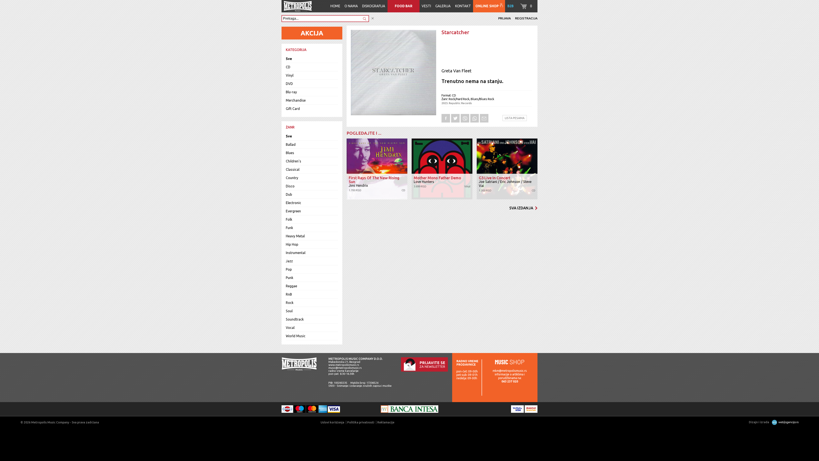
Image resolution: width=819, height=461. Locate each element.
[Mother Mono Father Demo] (442, 169)
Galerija (443, 6)
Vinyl (289, 75)
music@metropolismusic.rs (345, 367)
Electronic (293, 203)
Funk (289, 228)
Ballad (291, 144)
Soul (289, 311)
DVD (289, 84)
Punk (289, 278)
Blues (290, 153)
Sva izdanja (521, 208)
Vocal (290, 328)
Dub (289, 194)
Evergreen (293, 211)
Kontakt (463, 6)
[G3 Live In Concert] (507, 169)
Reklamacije (385, 422)
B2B (510, 6)
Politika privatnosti (360, 422)
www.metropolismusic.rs (343, 364)
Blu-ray (291, 92)
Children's (293, 161)
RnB (289, 294)
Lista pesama (514, 118)
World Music (295, 336)
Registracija (526, 18)
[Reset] (373, 18)
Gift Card (293, 109)
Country (292, 178)
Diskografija (373, 6)
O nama (351, 6)
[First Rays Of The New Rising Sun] (377, 169)
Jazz (289, 261)
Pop (289, 269)
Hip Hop (292, 244)
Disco (290, 186)
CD (288, 67)
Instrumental (295, 253)
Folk (289, 219)
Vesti (426, 6)
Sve (289, 59)
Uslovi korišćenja (332, 422)
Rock (289, 303)
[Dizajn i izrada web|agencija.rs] (784, 422)
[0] (523, 8)
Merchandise (296, 100)
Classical (292, 169)
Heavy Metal (295, 236)
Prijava (504, 18)
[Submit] (364, 19)
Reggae (291, 286)
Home (335, 6)
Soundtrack (295, 319)
